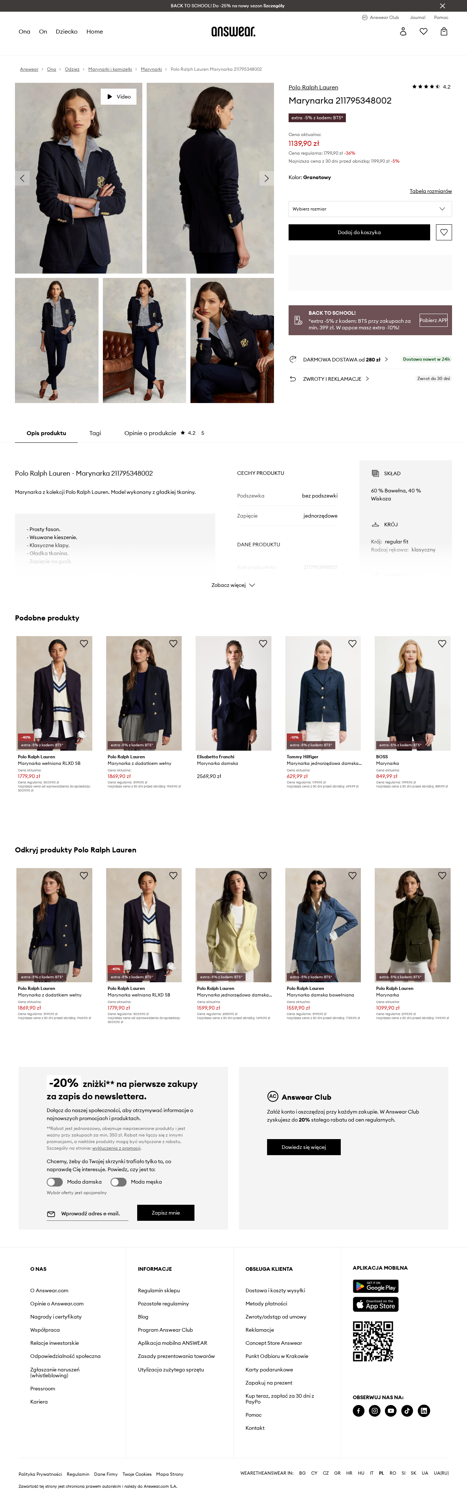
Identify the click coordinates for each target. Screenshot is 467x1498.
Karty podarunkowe (269, 1369)
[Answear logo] (233, 31)
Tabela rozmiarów (431, 191)
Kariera (39, 1401)
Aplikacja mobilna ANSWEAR (172, 1343)
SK (413, 1473)
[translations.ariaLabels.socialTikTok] (407, 1411)
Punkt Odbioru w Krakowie (277, 1356)
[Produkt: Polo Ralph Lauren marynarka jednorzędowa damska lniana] (233, 925)
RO (393, 1473)
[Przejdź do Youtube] (391, 1411)
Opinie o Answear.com (57, 1303)
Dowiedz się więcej (304, 1147)
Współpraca (45, 1330)
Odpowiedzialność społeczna (65, 1356)
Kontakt (255, 1428)
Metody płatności (266, 1303)
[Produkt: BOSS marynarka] (413, 693)
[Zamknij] (442, 6)
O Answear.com (49, 1290)
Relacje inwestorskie (54, 1343)
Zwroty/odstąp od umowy (276, 1316)
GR (337, 1473)
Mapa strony (170, 1474)
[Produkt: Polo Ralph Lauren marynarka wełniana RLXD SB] (54, 693)
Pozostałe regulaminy (163, 1303)
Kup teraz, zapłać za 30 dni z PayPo (280, 1399)
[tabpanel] (233, 517)
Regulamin (78, 1474)
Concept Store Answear (274, 1343)
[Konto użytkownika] (403, 31)
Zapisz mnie (166, 1212)
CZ (326, 1473)
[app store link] (375, 1303)
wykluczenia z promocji (116, 1148)
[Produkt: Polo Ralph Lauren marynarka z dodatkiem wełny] (144, 693)
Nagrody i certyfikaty (56, 1316)
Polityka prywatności (40, 1474)
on (43, 31)
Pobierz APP (433, 320)
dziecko (67, 31)
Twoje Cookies (137, 1474)
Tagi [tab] (95, 433)
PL (381, 1473)
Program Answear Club (165, 1330)
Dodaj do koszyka (359, 232)
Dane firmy (106, 1474)
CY (314, 1473)
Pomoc (254, 1415)
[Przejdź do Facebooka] (358, 1411)
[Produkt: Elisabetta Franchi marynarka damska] (233, 693)
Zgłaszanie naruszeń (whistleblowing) (55, 1372)
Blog (143, 1316)
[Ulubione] (423, 31)
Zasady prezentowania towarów (176, 1356)
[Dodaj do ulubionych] (444, 232)
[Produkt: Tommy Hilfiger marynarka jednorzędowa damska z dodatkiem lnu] (323, 693)
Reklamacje (260, 1330)
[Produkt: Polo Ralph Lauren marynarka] (413, 925)
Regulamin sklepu (159, 1290)
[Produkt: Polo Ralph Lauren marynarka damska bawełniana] (323, 925)
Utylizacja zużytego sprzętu (171, 1369)
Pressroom (42, 1388)
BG (302, 1473)
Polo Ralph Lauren (313, 87)
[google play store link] (375, 1286)
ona (24, 31)
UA (425, 1473)
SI (403, 1473)
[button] (370, 209)
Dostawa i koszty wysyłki (275, 1290)
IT (372, 1473)
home (94, 31)
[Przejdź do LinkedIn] (424, 1411)
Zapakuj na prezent (269, 1382)
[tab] (164, 433)
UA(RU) (441, 1473)
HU (361, 1473)
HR (349, 1473)
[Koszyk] (444, 31)
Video (124, 96)
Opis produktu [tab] (46, 433)
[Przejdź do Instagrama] (375, 1411)
